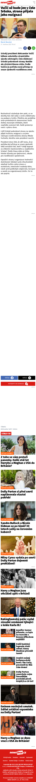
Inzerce (5, 761)
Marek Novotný (6, 42)
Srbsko (15, 429)
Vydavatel (29, 757)
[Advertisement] (18, 93)
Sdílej (7, 378)
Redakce (15, 757)
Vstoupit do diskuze (16, 384)
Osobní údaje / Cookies (16, 761)
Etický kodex (7, 757)
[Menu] (34, 2)
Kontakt (22, 757)
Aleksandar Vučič (6, 429)
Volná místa (29, 761)
